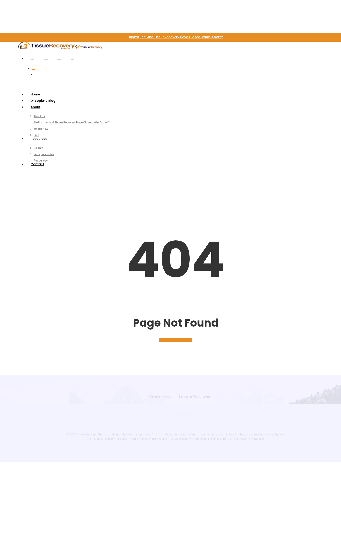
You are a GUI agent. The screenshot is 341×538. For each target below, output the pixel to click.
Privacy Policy (160, 396)
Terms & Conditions (194, 396)
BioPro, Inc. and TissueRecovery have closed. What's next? (176, 37)
